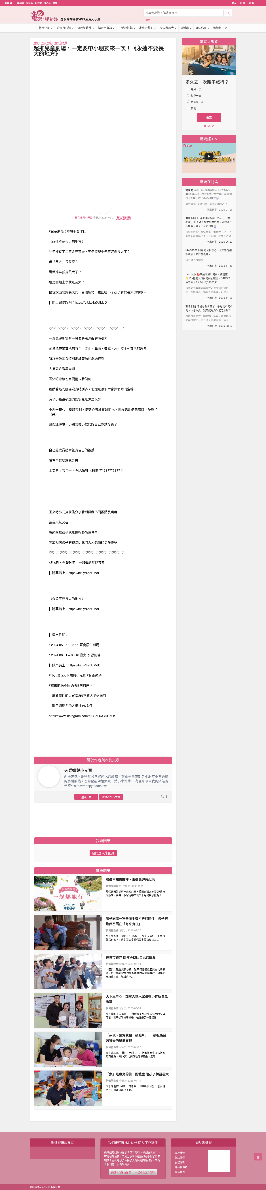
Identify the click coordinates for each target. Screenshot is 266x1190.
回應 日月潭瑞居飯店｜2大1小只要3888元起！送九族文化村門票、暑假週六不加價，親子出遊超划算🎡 (209, 229)
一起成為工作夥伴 (145, 1172)
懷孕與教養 (60, 42)
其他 (193, 108)
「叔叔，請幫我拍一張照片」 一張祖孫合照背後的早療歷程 (136, 1038)
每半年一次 (197, 102)
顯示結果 (209, 126)
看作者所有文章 (111, 797)
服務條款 (180, 1162)
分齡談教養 (84, 28)
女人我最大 (167, 28)
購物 (55, 3)
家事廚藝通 (146, 28)
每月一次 (196, 89)
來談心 (29, 3)
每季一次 (196, 95)
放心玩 (47, 3)
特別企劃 (44, 28)
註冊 (242, 3)
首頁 (7, 3)
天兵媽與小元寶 (83, 217)
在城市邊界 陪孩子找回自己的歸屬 (131, 957)
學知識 (20, 3)
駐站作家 (201, 28)
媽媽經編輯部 (113, 885)
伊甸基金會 (112, 930)
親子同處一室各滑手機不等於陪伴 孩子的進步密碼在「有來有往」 (137, 921)
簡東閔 (189, 190)
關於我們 (180, 1152)
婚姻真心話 (64, 28)
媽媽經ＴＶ (220, 28)
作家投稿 (46, 42)
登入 (234, 3)
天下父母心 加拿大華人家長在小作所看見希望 (137, 999)
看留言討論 (123, 217)
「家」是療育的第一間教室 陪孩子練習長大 (137, 1074)
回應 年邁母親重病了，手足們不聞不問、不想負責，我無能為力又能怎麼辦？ (209, 316)
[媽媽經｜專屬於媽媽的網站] (67, 15)
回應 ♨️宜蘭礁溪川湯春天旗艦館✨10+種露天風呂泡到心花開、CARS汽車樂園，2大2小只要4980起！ (209, 286)
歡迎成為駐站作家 (121, 1172)
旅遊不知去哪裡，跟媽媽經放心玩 (130, 879)
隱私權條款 (181, 1167)
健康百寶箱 (105, 28)
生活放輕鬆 (126, 28)
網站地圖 (180, 1172)
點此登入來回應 (103, 853)
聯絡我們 (180, 1157)
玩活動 (38, 3)
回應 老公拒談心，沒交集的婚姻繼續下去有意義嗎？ (209, 257)
